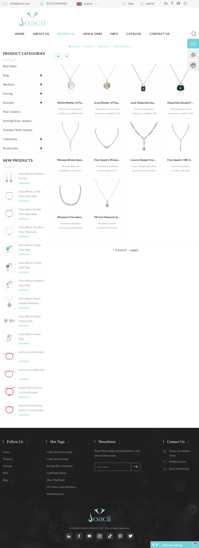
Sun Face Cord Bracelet (32, 369)
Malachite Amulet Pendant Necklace (182, 102)
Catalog (134, 33)
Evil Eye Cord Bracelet (31, 352)
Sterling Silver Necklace (59, 466)
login (131, 3)
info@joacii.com (20, 3)
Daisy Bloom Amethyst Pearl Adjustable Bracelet (31, 230)
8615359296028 (57, 3)
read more (24, 182)
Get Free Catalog (172, 545)
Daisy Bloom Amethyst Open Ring (31, 283)
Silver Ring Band (55, 480)
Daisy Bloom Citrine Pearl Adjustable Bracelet (30, 194)
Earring (7, 93)
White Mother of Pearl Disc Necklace (72, 102)
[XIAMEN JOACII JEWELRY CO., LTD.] (32, 19)
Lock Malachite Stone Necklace (145, 102)
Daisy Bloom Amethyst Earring (31, 176)
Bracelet (8, 102)
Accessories (10, 148)
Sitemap (7, 466)
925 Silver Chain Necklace (61, 486)
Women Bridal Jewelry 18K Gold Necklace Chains (72, 159)
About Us (41, 33)
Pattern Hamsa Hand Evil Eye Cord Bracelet (31, 408)
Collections (10, 139)
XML (5, 473)
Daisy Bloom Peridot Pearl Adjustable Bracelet (30, 212)
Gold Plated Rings (56, 473)
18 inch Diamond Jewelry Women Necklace (109, 217)
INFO (114, 33)
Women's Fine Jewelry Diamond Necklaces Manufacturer (72, 217)
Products (66, 33)
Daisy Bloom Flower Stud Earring (30, 319)
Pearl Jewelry (11, 111)
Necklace (9, 84)
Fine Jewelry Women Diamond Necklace (109, 159)
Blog (5, 480)
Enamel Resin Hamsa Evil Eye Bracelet (30, 390)
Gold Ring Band (54, 493)
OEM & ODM (92, 33)
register (150, 3)
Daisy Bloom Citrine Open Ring (30, 247)
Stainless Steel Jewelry (17, 130)
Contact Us (160, 33)
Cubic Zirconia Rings (57, 459)
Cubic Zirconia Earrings (59, 452)
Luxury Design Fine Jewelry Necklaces (145, 159)
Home (20, 33)
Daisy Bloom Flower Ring (30, 336)
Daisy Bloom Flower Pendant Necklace (30, 301)
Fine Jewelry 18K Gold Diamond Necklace (182, 159)
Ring (6, 75)
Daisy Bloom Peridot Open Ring (30, 265)
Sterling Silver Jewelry (17, 121)
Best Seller (10, 66)
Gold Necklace (122, 46)
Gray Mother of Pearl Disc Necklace (109, 102)
